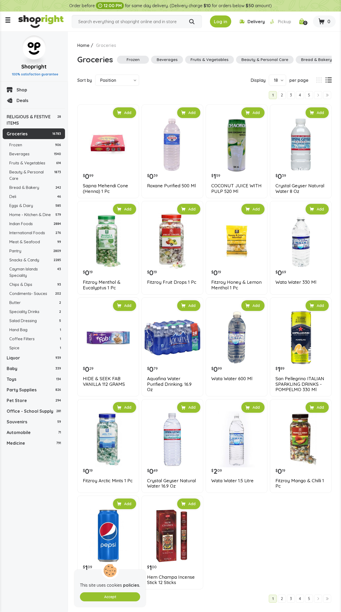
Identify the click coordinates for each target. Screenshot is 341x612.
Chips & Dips (35, 284)
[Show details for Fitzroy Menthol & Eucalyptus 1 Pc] (108, 241)
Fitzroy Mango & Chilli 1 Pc (299, 483)
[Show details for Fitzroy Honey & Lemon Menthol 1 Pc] (237, 241)
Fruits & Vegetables (35, 162)
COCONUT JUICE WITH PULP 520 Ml (236, 188)
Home (83, 45)
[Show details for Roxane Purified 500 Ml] (172, 145)
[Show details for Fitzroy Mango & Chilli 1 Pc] (301, 439)
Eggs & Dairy (35, 205)
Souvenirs (34, 421)
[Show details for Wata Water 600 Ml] (237, 338)
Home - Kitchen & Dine (35, 214)
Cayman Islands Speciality (35, 272)
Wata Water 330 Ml (295, 282)
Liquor (34, 357)
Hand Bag (35, 329)
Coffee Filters (35, 338)
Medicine (34, 443)
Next (318, 95)
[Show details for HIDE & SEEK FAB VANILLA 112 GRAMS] (108, 338)
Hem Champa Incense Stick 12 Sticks (171, 579)
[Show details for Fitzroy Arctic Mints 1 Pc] (108, 439)
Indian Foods (35, 223)
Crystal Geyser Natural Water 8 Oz (299, 188)
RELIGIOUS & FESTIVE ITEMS (34, 120)
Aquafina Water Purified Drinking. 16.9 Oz (169, 384)
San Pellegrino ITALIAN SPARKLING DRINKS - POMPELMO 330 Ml (299, 384)
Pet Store (34, 400)
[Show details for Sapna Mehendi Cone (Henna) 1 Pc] (108, 145)
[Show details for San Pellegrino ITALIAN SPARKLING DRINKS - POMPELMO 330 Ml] (301, 338)
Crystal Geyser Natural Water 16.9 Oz (171, 483)
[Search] (191, 21)
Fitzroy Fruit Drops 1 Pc (171, 282)
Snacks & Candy (35, 259)
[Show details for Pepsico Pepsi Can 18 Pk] (108, 536)
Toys (34, 379)
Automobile (34, 432)
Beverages (35, 153)
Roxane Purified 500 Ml (171, 185)
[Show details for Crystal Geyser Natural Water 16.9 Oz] (172, 439)
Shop (22, 89)
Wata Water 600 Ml (231, 378)
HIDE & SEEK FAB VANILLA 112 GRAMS (104, 381)
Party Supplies (34, 389)
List (328, 80)
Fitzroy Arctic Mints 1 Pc (108, 480)
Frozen (35, 144)
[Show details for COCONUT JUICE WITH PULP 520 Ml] (237, 145)
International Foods (35, 232)
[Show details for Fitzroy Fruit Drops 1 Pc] (172, 241)
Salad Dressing (35, 320)
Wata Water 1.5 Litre (232, 480)
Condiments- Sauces (35, 293)
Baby (34, 368)
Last (327, 95)
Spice (35, 347)
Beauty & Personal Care (35, 175)
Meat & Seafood (35, 241)
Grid (319, 80)
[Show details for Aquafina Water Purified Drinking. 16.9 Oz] (172, 338)
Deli (35, 196)
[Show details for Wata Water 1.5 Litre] (237, 439)
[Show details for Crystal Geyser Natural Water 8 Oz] (301, 145)
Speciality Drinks (35, 311)
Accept (110, 596)
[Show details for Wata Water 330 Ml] (301, 241)
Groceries (34, 133)
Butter (35, 302)
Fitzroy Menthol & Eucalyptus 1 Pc (101, 284)
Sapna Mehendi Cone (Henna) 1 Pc (105, 188)
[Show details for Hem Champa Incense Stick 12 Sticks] (172, 536)
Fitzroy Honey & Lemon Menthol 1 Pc (236, 284)
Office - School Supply (34, 411)
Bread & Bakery (35, 187)
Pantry (35, 250)
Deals (22, 100)
